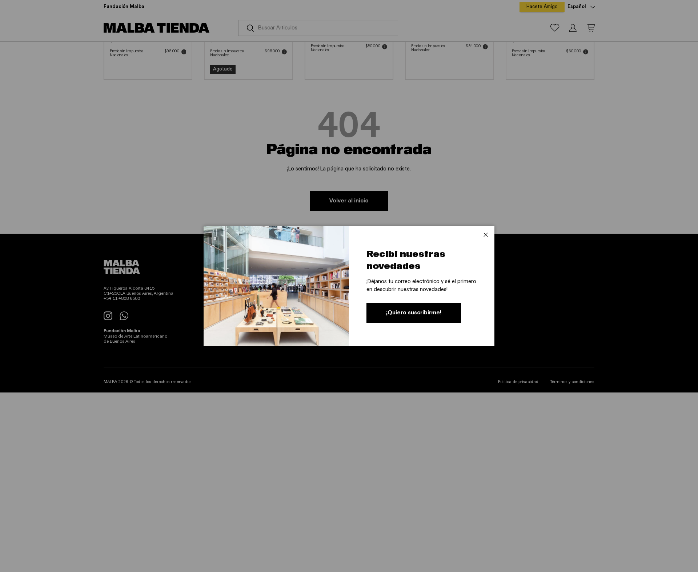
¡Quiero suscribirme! (413, 312)
